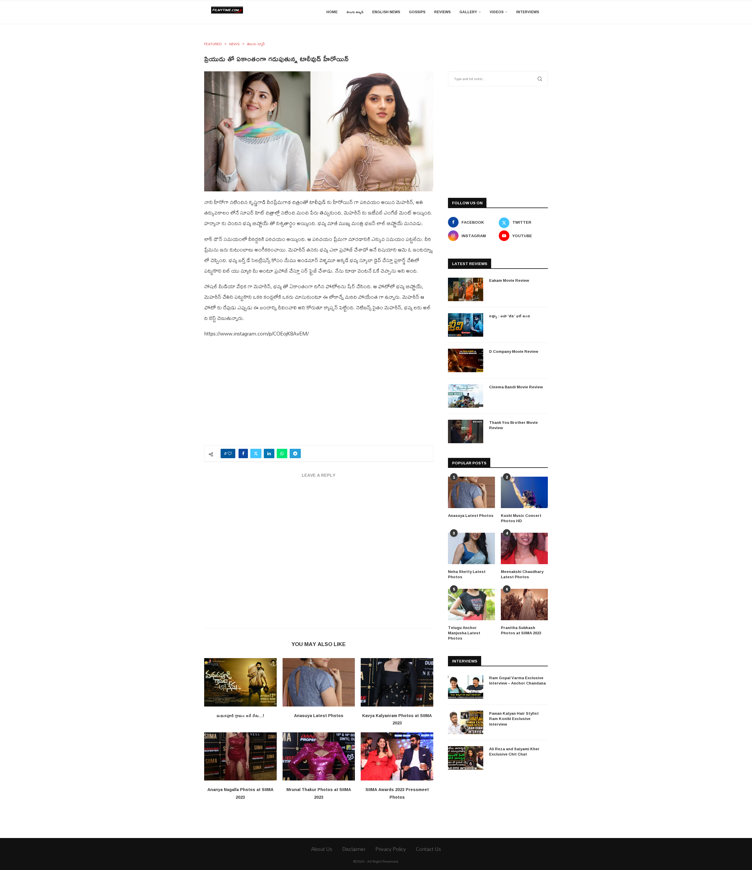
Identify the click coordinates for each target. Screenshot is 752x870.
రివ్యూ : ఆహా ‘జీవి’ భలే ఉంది (509, 315)
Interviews (527, 12)
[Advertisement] (318, 395)
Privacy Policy (390, 849)
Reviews (442, 12)
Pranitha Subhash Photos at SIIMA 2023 (521, 630)
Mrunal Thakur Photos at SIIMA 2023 (318, 793)
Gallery (468, 12)
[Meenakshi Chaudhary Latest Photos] (524, 548)
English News (386, 12)
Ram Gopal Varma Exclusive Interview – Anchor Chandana (517, 680)
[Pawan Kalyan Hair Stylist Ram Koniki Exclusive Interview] (465, 722)
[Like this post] (230, 453)
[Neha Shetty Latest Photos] (471, 548)
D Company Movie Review (513, 351)
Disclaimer (353, 849)
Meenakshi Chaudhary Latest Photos (522, 574)
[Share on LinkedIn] (269, 453)
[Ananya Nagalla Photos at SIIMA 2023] (240, 756)
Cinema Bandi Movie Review (516, 387)
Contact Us (428, 849)
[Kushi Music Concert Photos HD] (524, 492)
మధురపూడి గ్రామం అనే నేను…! (240, 715)
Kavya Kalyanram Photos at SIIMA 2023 (397, 719)
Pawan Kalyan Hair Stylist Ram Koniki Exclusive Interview (514, 719)
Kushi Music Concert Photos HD (521, 518)
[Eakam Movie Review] (465, 289)
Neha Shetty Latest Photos (467, 574)
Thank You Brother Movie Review (513, 425)
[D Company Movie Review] (465, 360)
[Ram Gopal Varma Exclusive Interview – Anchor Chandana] (465, 687)
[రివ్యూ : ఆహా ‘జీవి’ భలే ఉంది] (465, 325)
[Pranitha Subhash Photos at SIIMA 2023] (524, 604)
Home (332, 12)
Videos (496, 12)
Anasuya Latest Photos (318, 715)
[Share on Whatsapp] (282, 453)
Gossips (417, 12)
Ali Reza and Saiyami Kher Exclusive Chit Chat (514, 751)
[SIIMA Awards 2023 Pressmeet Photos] (397, 756)
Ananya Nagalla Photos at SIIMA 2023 (240, 793)
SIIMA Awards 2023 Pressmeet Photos (397, 793)
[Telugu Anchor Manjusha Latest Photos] (471, 604)
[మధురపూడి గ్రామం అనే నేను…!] (240, 682)
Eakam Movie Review (509, 280)
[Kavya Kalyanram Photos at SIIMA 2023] (397, 682)
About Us (321, 849)
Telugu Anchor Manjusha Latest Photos (464, 633)
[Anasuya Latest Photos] (319, 682)
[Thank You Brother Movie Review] (465, 431)
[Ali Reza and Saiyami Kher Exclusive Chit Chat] (465, 758)
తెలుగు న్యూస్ (354, 12)
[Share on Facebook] (243, 453)
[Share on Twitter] (255, 453)
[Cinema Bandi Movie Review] (465, 396)
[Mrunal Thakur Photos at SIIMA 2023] (319, 756)
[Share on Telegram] (295, 453)
